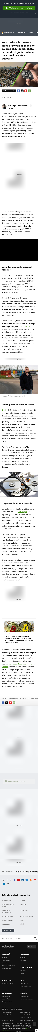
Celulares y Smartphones (7, 911)
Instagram (22, 879)
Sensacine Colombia (26, 1018)
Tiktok (7, 883)
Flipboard (25, 90)
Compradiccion (7, 1002)
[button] (19, 105)
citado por (22, 512)
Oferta (31, 33)
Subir (30, 947)
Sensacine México (25, 1015)
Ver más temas (8, 930)
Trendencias (6, 996)
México (22, 920)
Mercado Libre (21, 33)
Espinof (22, 973)
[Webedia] (8, 947)
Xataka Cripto (13, 699)
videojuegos (6, 924)
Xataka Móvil (6, 960)
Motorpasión (24, 983)
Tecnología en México (27, 916)
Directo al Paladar (8, 983)
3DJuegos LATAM (25, 1012)
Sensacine (23, 970)
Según (4, 410)
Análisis (22, 901)
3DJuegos (23, 957)
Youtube (18, 879)
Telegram (26, 879)
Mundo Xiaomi (6, 968)
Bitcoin (24, 699)
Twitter (22, 90)
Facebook (18, 90)
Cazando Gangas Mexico (8, 905)
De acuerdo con (26, 326)
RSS (30, 879)
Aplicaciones (24, 910)
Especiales (23, 904)
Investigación (6, 901)
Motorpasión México (26, 1020)
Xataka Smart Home (8, 966)
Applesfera (5, 963)
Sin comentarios (9, 91)
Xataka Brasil (6, 1015)
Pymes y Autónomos (26, 999)
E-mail (29, 90)
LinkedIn (3, 883)
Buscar (35, 938)
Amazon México (9, 33)
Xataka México (8, 634)
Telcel (22, 924)
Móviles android (7, 920)
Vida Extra (23, 960)
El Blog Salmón (24, 996)
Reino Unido (34, 699)
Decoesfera (6, 999)
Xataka (4, 957)
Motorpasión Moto (25, 986)
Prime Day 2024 (7, 916)
